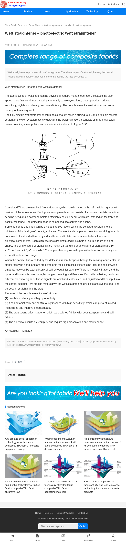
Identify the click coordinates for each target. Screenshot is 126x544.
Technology (92, 11)
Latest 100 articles (65, 513)
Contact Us (82, 513)
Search (82, 526)
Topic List (48, 513)
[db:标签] (18, 362)
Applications (71, 11)
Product (27, 11)
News (47, 11)
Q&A (110, 11)
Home (5, 11)
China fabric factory (54, 518)
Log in (101, 4)
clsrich (15, 45)
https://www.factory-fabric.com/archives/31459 (39, 345)
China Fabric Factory (15, 25)
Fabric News (34, 25)
